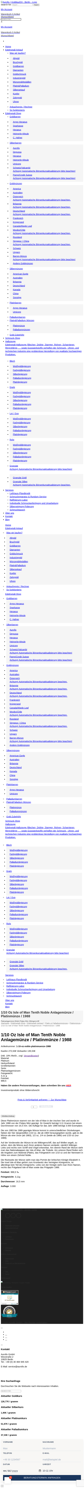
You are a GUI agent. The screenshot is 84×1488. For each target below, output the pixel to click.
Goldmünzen (16, 183)
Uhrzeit (47, 1464)
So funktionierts (17, 110)
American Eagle (20, 274)
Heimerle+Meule (21, 133)
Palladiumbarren (17, 317)
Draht (12, 387)
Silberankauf (19, 90)
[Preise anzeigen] (6, 1340)
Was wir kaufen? (18, 53)
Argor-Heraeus (20, 122)
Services (9, 490)
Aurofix (16, 148)
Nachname (48, 1442)
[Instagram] (18, 1215)
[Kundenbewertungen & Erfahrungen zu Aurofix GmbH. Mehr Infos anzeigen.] (9, 1304)
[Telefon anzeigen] (6, 1335)
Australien (18, 192)
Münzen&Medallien (22, 82)
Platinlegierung (20, 382)
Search (36, 5)
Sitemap (8, 1250)
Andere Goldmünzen (23, 263)
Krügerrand (18, 222)
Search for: (6, 4)
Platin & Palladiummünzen (56, 1023)
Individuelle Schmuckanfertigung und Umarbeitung (34, 503)
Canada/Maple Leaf (22, 226)
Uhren (16, 101)
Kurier (7, 1274)
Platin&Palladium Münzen (22, 320)
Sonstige (17, 297)
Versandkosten (31, 1055)
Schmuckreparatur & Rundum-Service (28, 496)
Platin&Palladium (21, 86)
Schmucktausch (17, 510)
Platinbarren (15, 302)
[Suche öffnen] (6, 1337)
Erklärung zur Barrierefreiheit (15, 1263)
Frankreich (18, 218)
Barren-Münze (44, 258)
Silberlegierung (20, 374)
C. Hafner (17, 137)
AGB (6, 1261)
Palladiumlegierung (22, 378)
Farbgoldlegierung (21, 370)
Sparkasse (18, 126)
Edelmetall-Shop (13, 113)
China (15, 293)
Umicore (17, 164)
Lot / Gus (14, 413)
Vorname (8, 1442)
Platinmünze (19, 325)
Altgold (16, 58)
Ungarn (16, 252)
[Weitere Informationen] (19, 2)
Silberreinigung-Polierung (22, 506)
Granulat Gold (20, 477)
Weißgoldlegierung (22, 366)
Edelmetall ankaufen (12, 1225)
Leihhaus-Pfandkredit (20, 493)
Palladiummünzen (21, 329)
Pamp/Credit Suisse (44, 176)
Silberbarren (15, 143)
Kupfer (16, 93)
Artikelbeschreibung (8, 1116)
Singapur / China (42, 243)
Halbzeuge (43, 348)
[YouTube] (13, 1215)
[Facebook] (7, 1215)
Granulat (41, 467)
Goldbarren (18, 66)
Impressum (9, 1248)
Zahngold (17, 97)
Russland (17, 237)
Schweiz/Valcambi (44, 169)
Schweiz (17, 248)
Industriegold (19, 78)
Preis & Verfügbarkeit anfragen (33, 1100)
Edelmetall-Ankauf (14, 50)
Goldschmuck (19, 74)
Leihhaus (8, 1237)
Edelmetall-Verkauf (35, 1023)
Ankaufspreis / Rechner (21, 107)
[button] (7, 1480)
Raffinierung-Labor (19, 500)
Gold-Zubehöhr (17, 335)
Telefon (7, 1453)
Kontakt (9, 516)
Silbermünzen (16, 268)
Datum (6, 1464)
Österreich (42, 198)
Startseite (5, 1023)
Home (8, 46)
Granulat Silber (42, 483)
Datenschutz (9, 1258)
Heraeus (17, 130)
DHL (6, 1271)
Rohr (12, 439)
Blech (12, 361)
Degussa (17, 152)
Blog (7, 519)
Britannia (42, 205)
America (17, 188)
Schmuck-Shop (12, 338)
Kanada (16, 289)
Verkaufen (46, 1106)
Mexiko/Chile (42, 231)
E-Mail (46, 1453)
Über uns (9, 513)
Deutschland (42, 212)
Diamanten (18, 70)
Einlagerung (9, 1239)
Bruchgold (18, 62)
